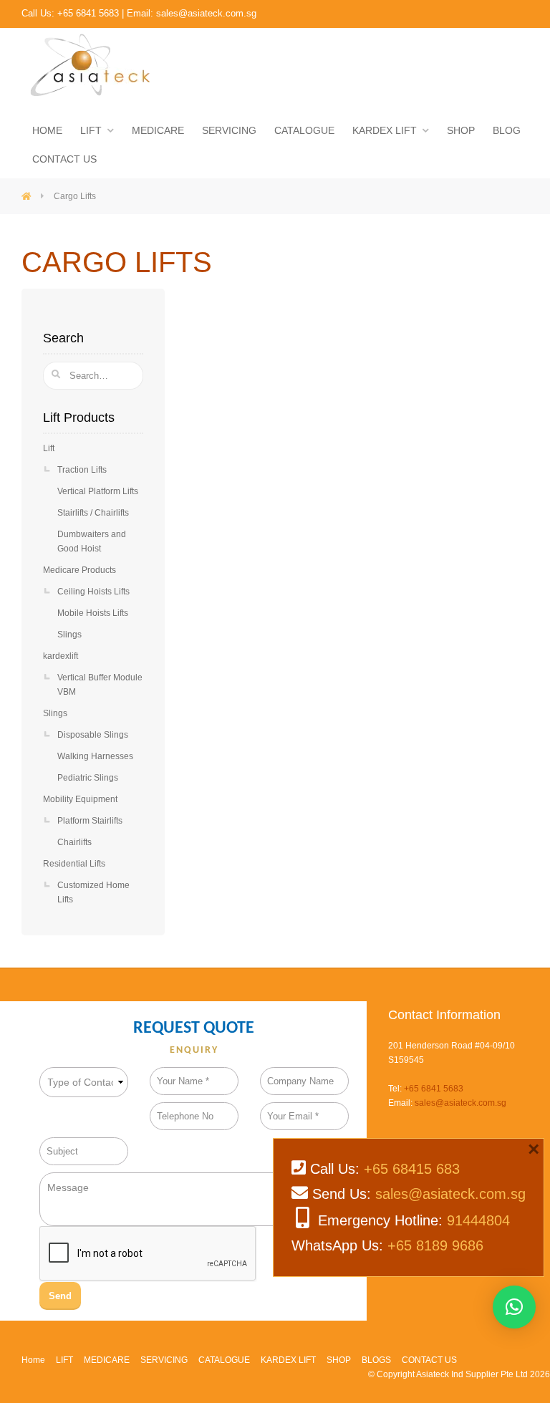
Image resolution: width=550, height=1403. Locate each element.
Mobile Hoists (92, 613)
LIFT (91, 130)
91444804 (478, 1220)
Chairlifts (74, 842)
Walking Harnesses (95, 756)
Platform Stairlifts (89, 821)
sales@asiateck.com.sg (206, 13)
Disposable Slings (92, 735)
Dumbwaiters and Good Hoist (91, 541)
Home (33, 1360)
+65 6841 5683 (88, 13)
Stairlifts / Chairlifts (93, 513)
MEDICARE (158, 130)
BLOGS (376, 1360)
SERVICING (229, 130)
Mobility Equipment (80, 799)
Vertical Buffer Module (100, 684)
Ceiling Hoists (93, 592)
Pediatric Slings (87, 778)
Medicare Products (79, 570)
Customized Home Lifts (93, 892)
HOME (47, 130)
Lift (48, 448)
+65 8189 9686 (435, 1245)
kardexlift (60, 656)
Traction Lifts (82, 470)
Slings (69, 635)
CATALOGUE (304, 130)
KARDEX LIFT (384, 130)
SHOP (461, 130)
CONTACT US (64, 159)
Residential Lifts (74, 864)
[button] (514, 1307)
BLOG (507, 130)
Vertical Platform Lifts (97, 491)
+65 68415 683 (412, 1169)
